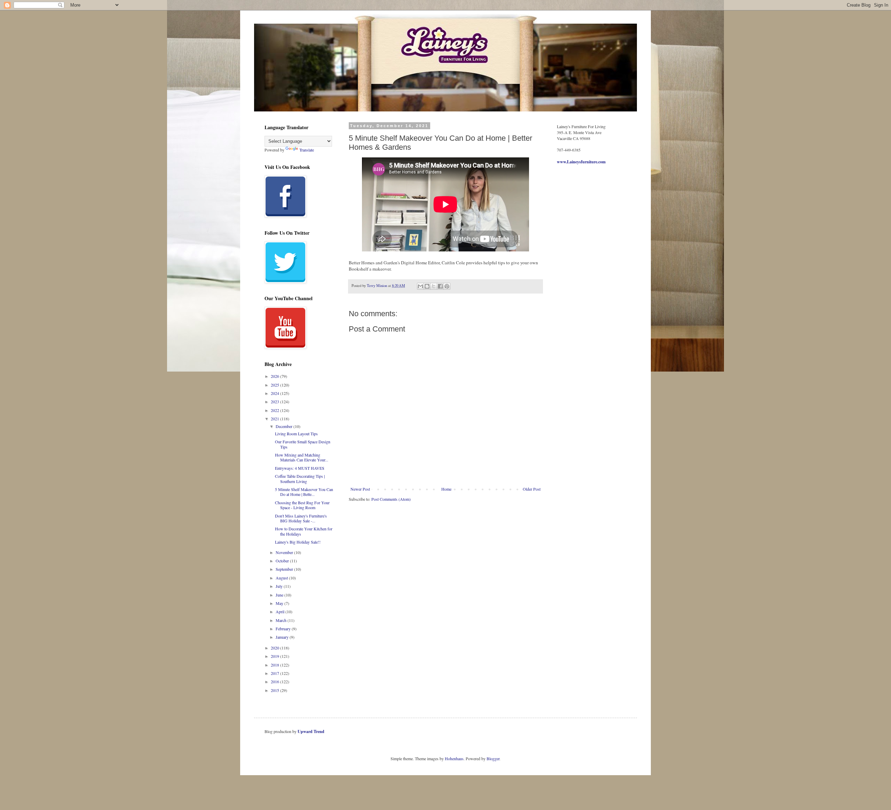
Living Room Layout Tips (296, 433)
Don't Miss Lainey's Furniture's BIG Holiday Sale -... (301, 518)
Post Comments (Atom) (391, 499)
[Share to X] (433, 286)
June (280, 595)
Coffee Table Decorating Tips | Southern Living (300, 478)
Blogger (493, 758)
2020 (275, 648)
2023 (275, 401)
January (283, 637)
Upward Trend (311, 731)
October (283, 560)
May (280, 603)
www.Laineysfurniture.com (581, 162)
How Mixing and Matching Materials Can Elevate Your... (301, 457)
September (285, 569)
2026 (275, 376)
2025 (275, 385)
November (285, 552)
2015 (275, 690)
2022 (275, 410)
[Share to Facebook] (440, 286)
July (280, 586)
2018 (275, 665)
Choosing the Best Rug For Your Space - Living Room (302, 505)
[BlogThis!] (427, 286)
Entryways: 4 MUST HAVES (299, 468)
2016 (275, 681)
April (280, 611)
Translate (306, 150)
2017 (275, 673)
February (284, 628)
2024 (275, 393)
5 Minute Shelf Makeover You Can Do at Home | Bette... (304, 491)
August (282, 578)
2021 (275, 418)
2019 (275, 656)
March (281, 620)
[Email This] (420, 286)
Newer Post (360, 489)
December (284, 426)
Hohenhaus (454, 758)
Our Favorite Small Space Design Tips (302, 444)
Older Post (532, 489)
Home (446, 489)
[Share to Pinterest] (446, 286)
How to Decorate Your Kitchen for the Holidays (303, 531)
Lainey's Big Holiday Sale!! (298, 542)
